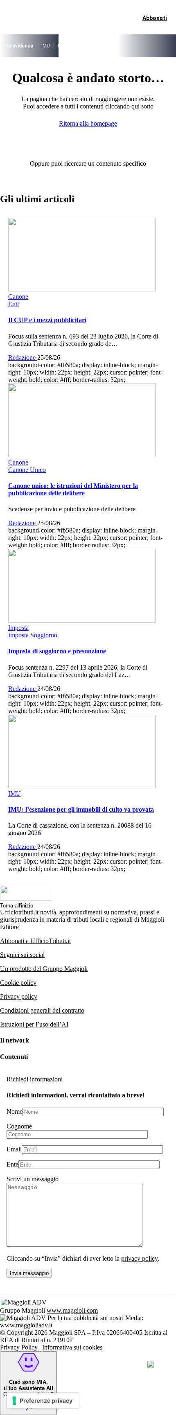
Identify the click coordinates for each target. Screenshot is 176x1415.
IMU (45, 46)
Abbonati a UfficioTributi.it (35, 940)
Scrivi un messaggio (33, 1179)
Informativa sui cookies (72, 1347)
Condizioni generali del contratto (42, 1010)
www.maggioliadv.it (26, 1325)
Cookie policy (18, 982)
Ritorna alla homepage (88, 123)
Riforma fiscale (91, 46)
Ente (12, 1164)
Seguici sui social (22, 954)
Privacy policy (18, 996)
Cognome (19, 1126)
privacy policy (139, 1258)
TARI (62, 46)
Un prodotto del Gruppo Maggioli (44, 968)
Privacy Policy (19, 1347)
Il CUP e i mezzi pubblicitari (47, 319)
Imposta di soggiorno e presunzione (57, 651)
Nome (15, 1111)
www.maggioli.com (72, 1310)
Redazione (22, 357)
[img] (150, 1364)
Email (14, 1149)
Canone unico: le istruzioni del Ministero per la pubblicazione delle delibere (73, 489)
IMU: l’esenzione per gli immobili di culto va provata (81, 809)
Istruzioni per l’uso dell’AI (34, 1024)
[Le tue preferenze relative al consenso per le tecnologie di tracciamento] (43, 1400)
